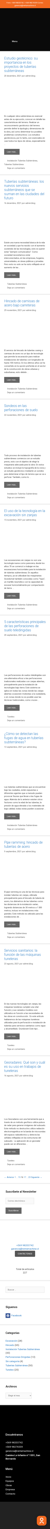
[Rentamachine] (25, 24)
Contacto (10, 1493)
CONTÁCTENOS (25, 1254)
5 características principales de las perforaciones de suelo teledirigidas (25, 626)
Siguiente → (36, 1177)
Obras (9, 1485)
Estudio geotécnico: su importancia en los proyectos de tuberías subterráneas (21, 64)
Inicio (8, 1476)
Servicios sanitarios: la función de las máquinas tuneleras (22, 954)
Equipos (10, 1481)
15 (19, 1177)
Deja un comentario (16, 168)
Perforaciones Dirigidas (18, 1357)
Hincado (10, 1345)
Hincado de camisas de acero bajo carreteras (21, 303)
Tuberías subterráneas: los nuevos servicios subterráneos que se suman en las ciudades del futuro (24, 189)
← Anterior (9, 1177)
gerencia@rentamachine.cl (25, 5)
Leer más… (13, 152)
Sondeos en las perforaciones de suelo (21, 408)
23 (29, 1177)
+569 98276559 (31, 3)
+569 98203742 (18, 3)
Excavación (11, 1340)
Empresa (10, 1489)
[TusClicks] (25, 1524)
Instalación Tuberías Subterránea (22, 160)
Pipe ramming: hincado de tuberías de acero (23, 844)
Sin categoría (12, 1361)
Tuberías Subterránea (14, 164)
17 (25, 1177)
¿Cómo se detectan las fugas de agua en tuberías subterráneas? (23, 738)
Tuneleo (10, 716)
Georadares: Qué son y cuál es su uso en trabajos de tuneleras (24, 1066)
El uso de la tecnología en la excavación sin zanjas (24, 513)
